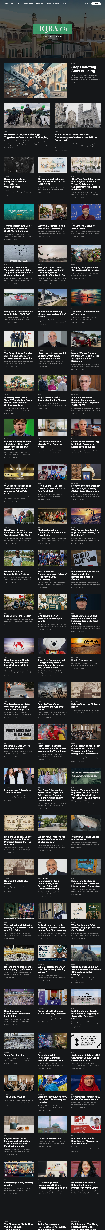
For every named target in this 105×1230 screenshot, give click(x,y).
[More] (70, 3)
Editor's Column (28, 3)
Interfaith (56, 3)
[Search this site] (82, 3)
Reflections (39, 3)
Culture (64, 3)
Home (6, 3)
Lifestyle (48, 3)
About (12, 3)
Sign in (87, 3)
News (19, 3)
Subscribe (96, 3)
